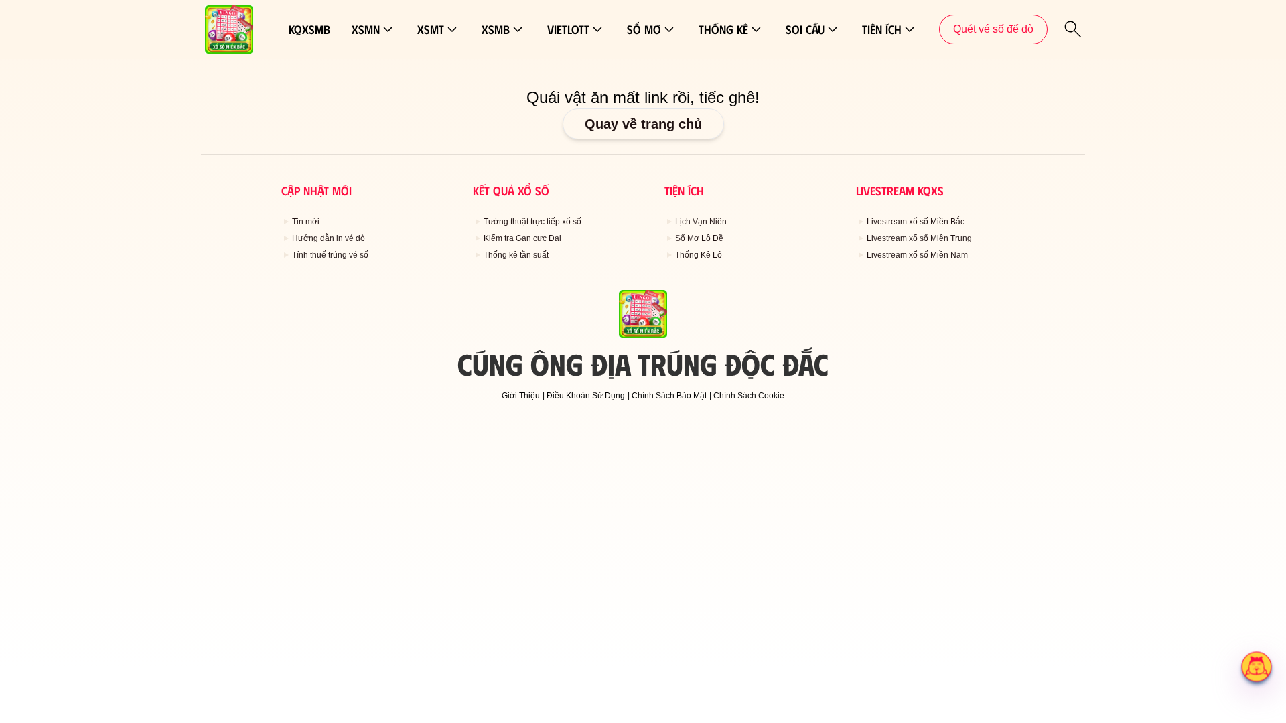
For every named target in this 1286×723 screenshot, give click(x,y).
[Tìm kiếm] (1073, 29)
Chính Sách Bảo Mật (669, 395)
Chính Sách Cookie (748, 395)
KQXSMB (309, 29)
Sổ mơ (644, 29)
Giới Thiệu (521, 395)
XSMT (430, 29)
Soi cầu (805, 29)
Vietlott (568, 29)
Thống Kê (723, 29)
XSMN (366, 29)
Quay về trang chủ (643, 123)
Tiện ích (882, 29)
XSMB (496, 29)
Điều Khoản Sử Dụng (586, 395)
